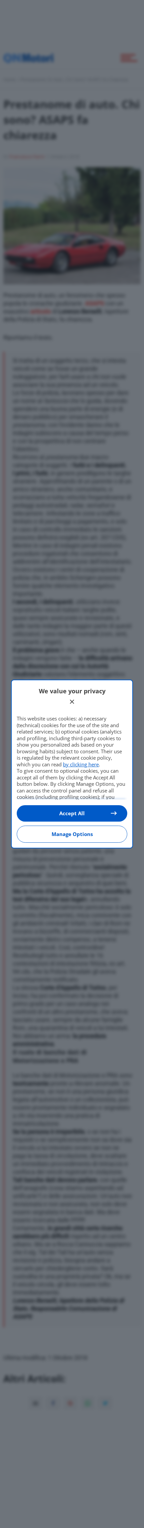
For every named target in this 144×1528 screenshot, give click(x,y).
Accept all (72, 813)
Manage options (72, 834)
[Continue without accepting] (72, 701)
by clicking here (81, 764)
